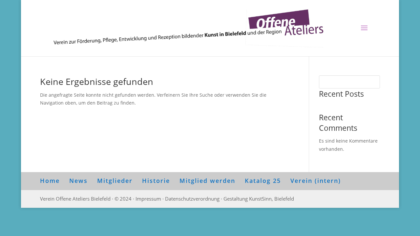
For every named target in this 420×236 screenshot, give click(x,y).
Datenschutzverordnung (192, 198)
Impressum (148, 198)
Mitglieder (115, 181)
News (78, 181)
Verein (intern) (315, 181)
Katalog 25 (263, 181)
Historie (156, 181)
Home (50, 181)
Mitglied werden (207, 181)
